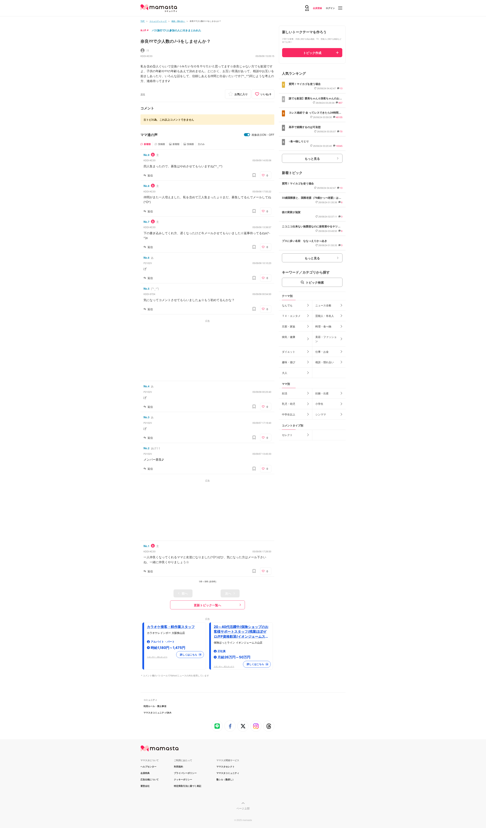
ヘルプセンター (148, 766)
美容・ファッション (326, 339)
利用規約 (178, 766)
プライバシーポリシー (185, 773)
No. (146, 155)
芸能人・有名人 (324, 316)
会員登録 (317, 8)
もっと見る (312, 158)
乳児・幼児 (288, 404)
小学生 (319, 404)
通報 (142, 94)
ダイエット (288, 352)
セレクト (287, 435)
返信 (150, 175)
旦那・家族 (288, 326)
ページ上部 (243, 808)
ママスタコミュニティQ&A (157, 712)
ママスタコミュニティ (227, 773)
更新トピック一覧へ (207, 605)
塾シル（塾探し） (225, 779)
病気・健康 (288, 337)
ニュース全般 (323, 305)
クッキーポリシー (183, 779)
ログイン (330, 8)
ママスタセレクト (225, 766)
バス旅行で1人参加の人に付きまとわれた (176, 30)
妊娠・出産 (322, 393)
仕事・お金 (322, 352)
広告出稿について (149, 779)
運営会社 (145, 786)
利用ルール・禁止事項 (155, 706)
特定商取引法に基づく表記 (187, 786)
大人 (284, 373)
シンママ (320, 414)
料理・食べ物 (323, 326)
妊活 (284, 393)
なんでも (287, 305)
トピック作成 (312, 53)
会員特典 (145, 773)
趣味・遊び (288, 362)
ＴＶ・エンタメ (291, 316)
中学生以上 (288, 414)
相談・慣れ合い (324, 362)
